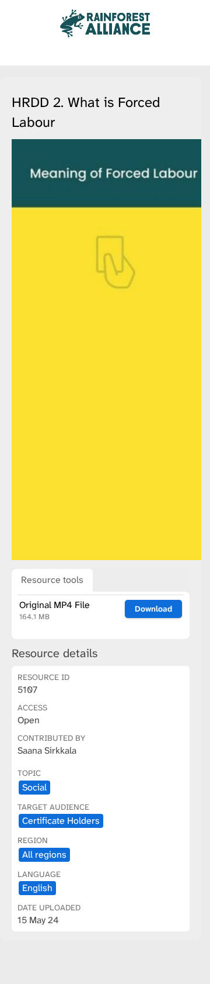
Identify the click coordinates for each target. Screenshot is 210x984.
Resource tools (52, 580)
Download (153, 608)
